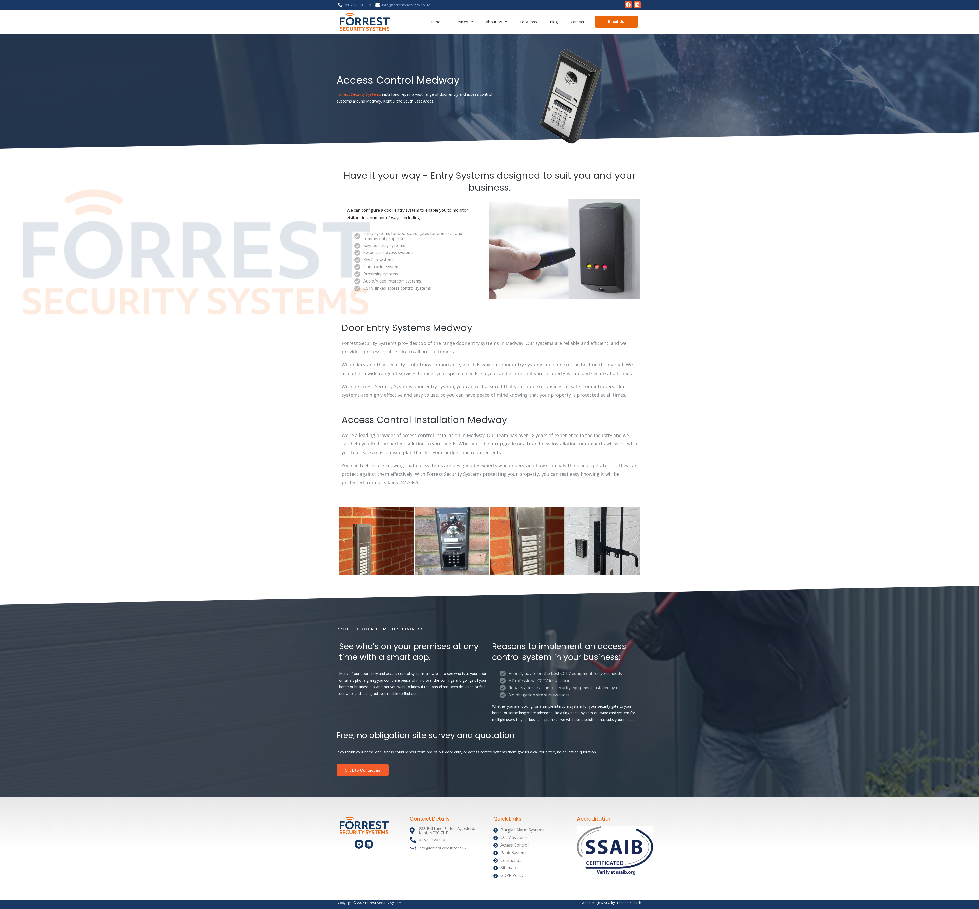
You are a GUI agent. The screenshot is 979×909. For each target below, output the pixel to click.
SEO (607, 902)
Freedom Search (628, 902)
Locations (528, 21)
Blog (554, 21)
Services (460, 21)
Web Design (591, 902)
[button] (344, 540)
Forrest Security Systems (359, 94)
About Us (494, 21)
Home (434, 21)
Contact (577, 21)
